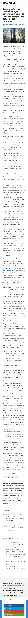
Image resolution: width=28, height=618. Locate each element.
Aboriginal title (14, 483)
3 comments (7, 26)
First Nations (17, 488)
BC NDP (4, 485)
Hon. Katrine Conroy (15, 495)
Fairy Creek (11, 488)
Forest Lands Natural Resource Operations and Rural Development (13, 490)
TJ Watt (13, 473)
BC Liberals (20, 483)
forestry (11, 493)
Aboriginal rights (6, 483)
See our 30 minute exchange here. (13, 270)
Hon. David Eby (17, 493)
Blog (10, 24)
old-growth (8, 500)
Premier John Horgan (16, 500)
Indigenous (21, 24)
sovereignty (5, 503)
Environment (15, 24)
